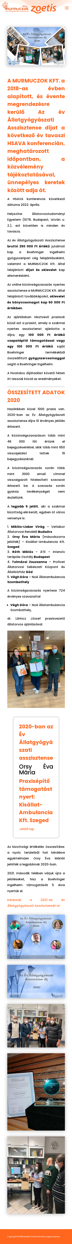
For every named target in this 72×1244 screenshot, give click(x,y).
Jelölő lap (26, 829)
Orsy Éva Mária (36, 769)
